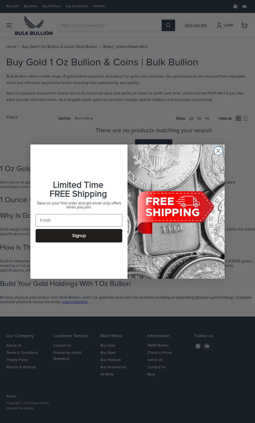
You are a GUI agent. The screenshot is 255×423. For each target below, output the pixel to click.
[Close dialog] (218, 150)
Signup (79, 236)
